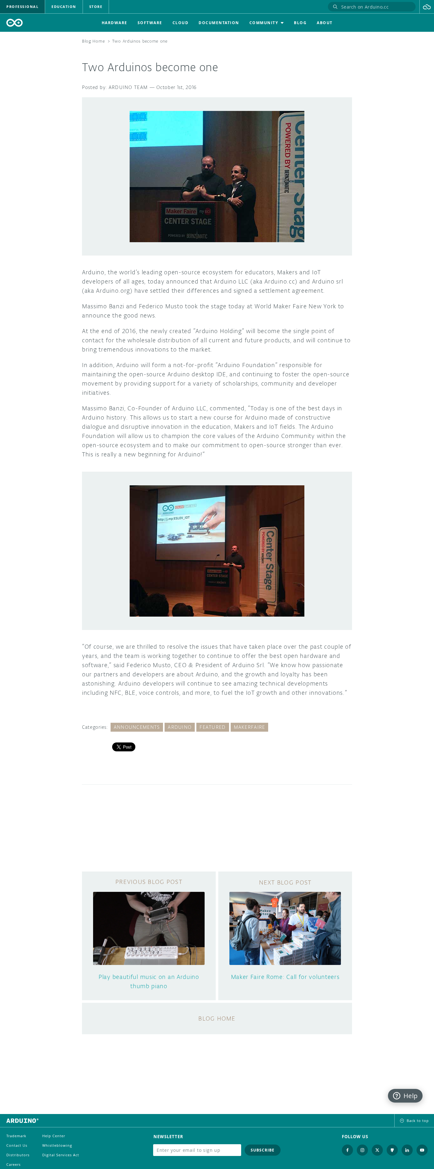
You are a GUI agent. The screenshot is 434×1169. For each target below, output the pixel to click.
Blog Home (93, 41)
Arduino (180, 727)
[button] (427, 6)
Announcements (137, 727)
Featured (213, 727)
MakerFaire (249, 727)
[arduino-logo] (14, 23)
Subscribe (263, 1150)
